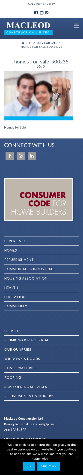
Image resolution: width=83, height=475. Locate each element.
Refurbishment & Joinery (28, 396)
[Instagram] (47, 12)
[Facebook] (36, 12)
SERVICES (12, 331)
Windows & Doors (22, 359)
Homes (10, 250)
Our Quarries (17, 349)
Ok (29, 466)
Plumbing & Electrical (26, 340)
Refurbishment (19, 259)
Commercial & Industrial (29, 269)
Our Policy (48, 466)
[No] (77, 457)
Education (15, 297)
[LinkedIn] (41, 12)
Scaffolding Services (25, 387)
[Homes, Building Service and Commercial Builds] (28, 28)
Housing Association (25, 278)
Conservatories (20, 368)
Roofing (12, 377)
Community (15, 306)
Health (11, 287)
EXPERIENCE (15, 241)
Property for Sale (43, 42)
